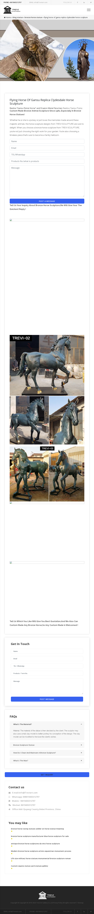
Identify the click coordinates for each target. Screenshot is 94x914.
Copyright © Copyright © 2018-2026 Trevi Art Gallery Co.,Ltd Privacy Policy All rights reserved (43, 903)
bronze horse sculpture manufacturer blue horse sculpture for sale (40, 836)
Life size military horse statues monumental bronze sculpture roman (41, 858)
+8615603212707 (12, 2)
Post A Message (47, 201)
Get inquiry (47, 775)
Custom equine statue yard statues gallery (29, 866)
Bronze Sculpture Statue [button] (23, 745)
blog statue (18, 17)
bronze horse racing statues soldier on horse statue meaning (37, 829)
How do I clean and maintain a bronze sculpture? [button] (34, 753)
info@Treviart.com (38, 2)
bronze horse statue (33, 17)
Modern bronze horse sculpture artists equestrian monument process (41, 851)
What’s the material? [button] (22, 724)
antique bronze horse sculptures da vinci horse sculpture (35, 843)
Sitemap (80, 903)
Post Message (47, 699)
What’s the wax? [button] (20, 760)
